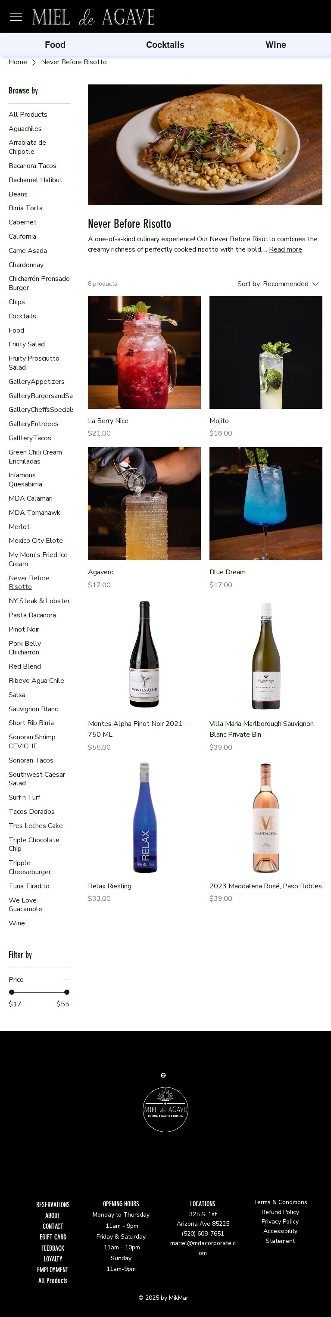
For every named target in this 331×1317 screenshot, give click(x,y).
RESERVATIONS (53, 1205)
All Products (53, 1281)
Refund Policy (280, 1212)
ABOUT (52, 1215)
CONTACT (53, 1226)
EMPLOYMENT (53, 1270)
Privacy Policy (280, 1221)
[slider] (11, 992)
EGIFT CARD (53, 1237)
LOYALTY (53, 1259)
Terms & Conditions (280, 1202)
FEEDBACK (52, 1248)
